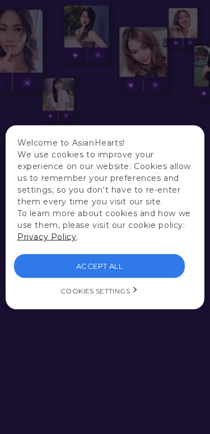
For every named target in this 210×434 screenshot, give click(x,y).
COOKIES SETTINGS (95, 290)
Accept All (99, 265)
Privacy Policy (46, 236)
